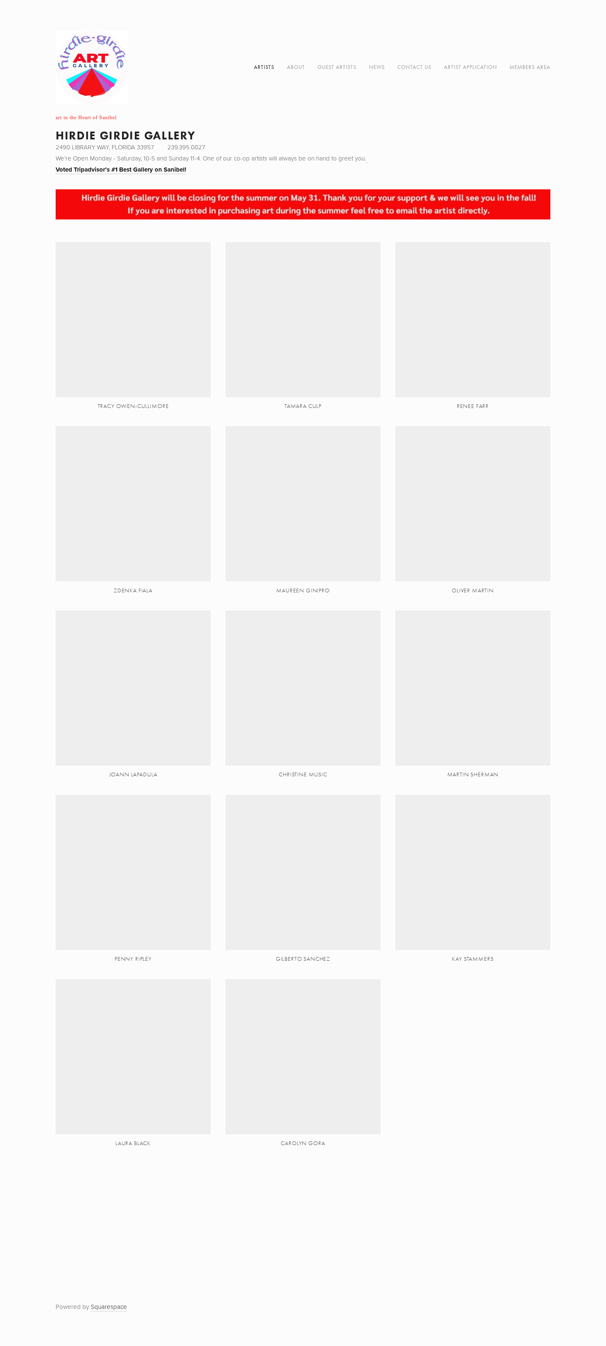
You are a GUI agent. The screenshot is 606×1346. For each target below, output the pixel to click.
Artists (264, 67)
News (377, 67)
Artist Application (470, 67)
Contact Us (414, 67)
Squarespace (109, 1306)
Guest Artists (337, 67)
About (296, 67)
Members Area (530, 67)
